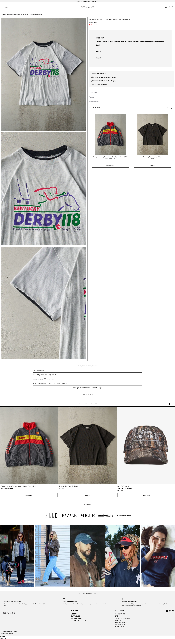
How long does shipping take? (44, 375)
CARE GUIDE (119, 627)
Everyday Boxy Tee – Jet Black (152, 157)
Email (98, 45)
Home (3, 14)
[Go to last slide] (168, 108)
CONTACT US (120, 614)
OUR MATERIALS (76, 618)
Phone (98, 51)
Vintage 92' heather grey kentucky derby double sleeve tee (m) (24, 14)
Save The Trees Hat (123, 486)
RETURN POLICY (121, 622)
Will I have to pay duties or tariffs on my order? (50, 383)
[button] (169, 7)
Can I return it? (38, 370)
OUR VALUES (75, 616)
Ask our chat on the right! (93, 388)
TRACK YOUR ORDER (122, 618)
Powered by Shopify (7, 633)
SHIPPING (118, 620)
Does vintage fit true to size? (44, 379)
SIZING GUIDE (120, 624)
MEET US (74, 614)
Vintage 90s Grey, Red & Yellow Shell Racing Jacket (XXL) (110, 157)
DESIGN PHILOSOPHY (78, 620)
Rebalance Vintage (11, 631)
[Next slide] (172, 108)
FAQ (116, 616)
